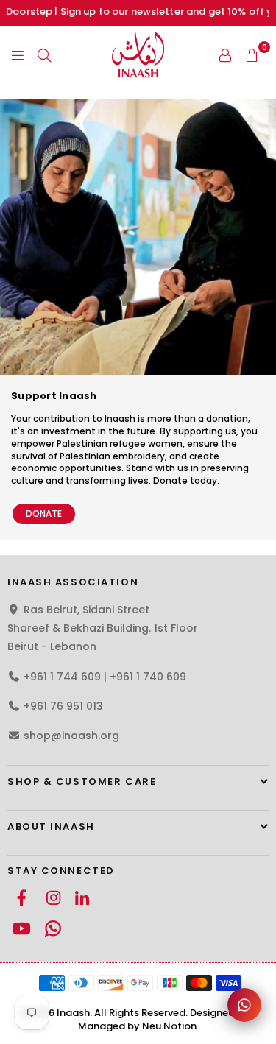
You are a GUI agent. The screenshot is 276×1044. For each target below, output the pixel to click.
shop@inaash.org (71, 735)
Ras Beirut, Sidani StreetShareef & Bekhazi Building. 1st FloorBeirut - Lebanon (102, 628)
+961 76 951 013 (63, 706)
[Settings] (225, 54)
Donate (44, 513)
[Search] (44, 54)
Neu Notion (169, 1026)
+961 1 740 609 (148, 676)
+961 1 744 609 (62, 676)
